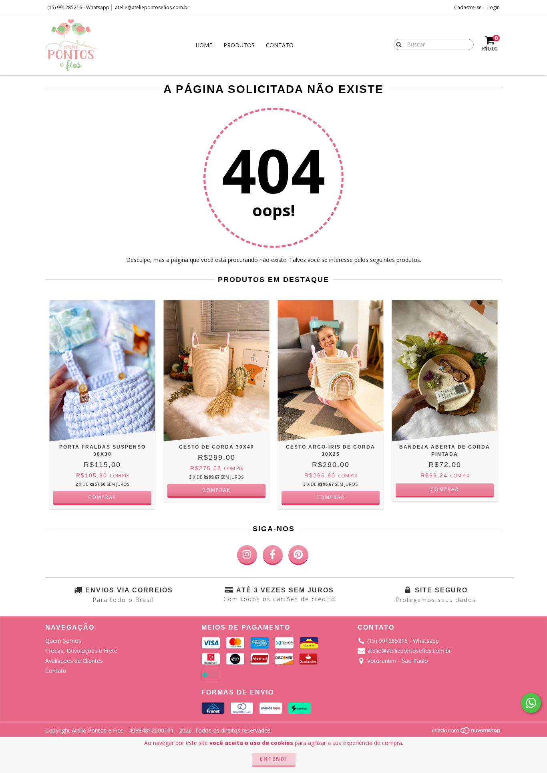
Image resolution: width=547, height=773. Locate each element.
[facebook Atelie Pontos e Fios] (273, 555)
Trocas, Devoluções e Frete (81, 650)
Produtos (239, 45)
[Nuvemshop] (467, 732)
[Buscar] (397, 44)
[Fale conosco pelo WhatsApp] (531, 703)
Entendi (274, 758)
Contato (280, 45)
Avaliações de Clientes (74, 660)
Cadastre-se (468, 7)
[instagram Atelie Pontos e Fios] (247, 555)
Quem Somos (63, 640)
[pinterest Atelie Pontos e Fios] (298, 555)
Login (493, 7)
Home (203, 45)
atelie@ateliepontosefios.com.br (152, 7)
